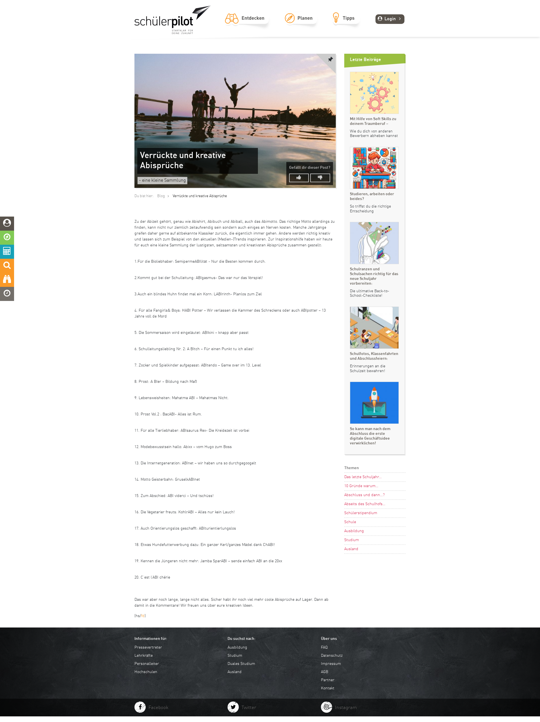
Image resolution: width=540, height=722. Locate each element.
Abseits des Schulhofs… (364, 504)
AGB (324, 672)
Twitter (249, 707)
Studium (351, 540)
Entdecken (247, 24)
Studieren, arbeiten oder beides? (372, 196)
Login (390, 19)
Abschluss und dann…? (364, 495)
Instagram (346, 707)
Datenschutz (332, 656)
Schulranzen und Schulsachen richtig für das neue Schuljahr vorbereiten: (374, 276)
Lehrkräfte (143, 656)
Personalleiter (146, 664)
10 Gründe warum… (361, 486)
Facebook (158, 707)
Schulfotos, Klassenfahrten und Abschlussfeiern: (374, 356)
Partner (327, 680)
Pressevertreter (148, 647)
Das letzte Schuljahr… (363, 477)
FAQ (324, 647)
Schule (350, 522)
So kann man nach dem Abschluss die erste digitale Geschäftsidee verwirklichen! (370, 436)
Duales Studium (241, 664)
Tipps (346, 24)
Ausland (351, 549)
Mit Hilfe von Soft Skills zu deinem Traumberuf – (373, 121)
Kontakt (327, 688)
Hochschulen (145, 672)
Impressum (331, 664)
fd (143, 616)
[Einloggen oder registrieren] (7, 224)
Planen (301, 24)
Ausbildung (354, 531)
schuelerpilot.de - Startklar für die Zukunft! (172, 20)
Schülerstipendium (360, 513)
